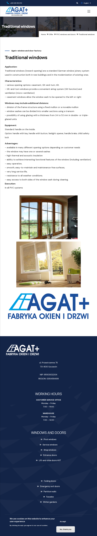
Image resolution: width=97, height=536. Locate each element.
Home (43, 34)
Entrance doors (50, 455)
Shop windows (50, 450)
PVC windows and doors (66, 34)
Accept (63, 521)
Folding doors (50, 481)
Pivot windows (50, 439)
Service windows (50, 444)
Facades (50, 496)
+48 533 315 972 (16, 3)
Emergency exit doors (50, 486)
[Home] (17, 11)
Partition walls (50, 491)
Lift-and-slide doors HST (50, 460)
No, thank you (65, 529)
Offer (51, 34)
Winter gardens (50, 502)
